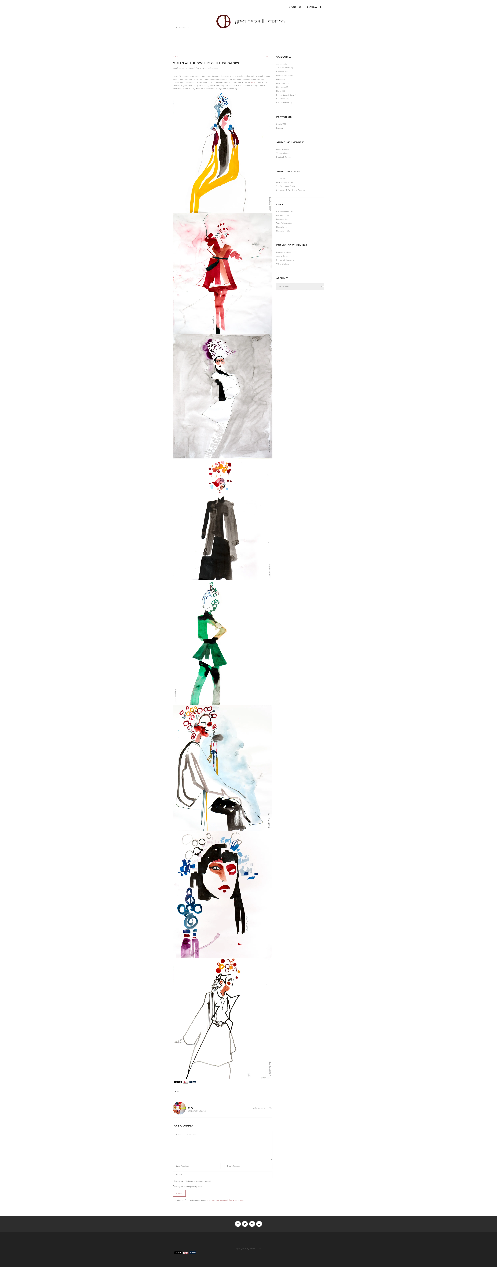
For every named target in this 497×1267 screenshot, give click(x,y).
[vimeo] (259, 1224)
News (278, 91)
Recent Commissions (285, 95)
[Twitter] (245, 1224)
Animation (280, 64)
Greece (279, 79)
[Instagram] (252, 1224)
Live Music (280, 83)
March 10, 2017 (179, 68)
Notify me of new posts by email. (189, 1186)
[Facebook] (238, 1224)
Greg (191, 68)
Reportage (280, 99)
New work (182, 27)
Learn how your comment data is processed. (225, 1200)
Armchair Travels (283, 68)
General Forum (282, 75)
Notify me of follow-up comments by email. (193, 1181)
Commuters (281, 72)
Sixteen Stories (282, 103)
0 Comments (213, 68)
